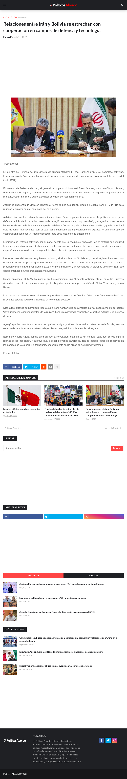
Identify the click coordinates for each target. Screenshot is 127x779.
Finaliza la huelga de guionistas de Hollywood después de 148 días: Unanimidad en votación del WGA (61, 412)
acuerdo (22, 17)
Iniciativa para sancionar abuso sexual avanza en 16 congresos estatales (55, 665)
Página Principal (10, 17)
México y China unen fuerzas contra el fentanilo (21, 411)
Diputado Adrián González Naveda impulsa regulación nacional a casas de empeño (61, 651)
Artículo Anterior (13, 428)
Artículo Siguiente (113, 428)
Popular (94, 575)
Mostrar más (117, 377)
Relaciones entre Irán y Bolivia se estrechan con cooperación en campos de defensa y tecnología (102, 412)
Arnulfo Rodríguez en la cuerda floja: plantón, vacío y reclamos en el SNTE (57, 611)
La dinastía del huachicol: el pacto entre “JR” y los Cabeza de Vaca (52, 597)
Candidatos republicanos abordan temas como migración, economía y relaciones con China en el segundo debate (68, 639)
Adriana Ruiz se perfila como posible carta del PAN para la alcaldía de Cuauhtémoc (61, 583)
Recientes (33, 575)
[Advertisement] (63, 66)
